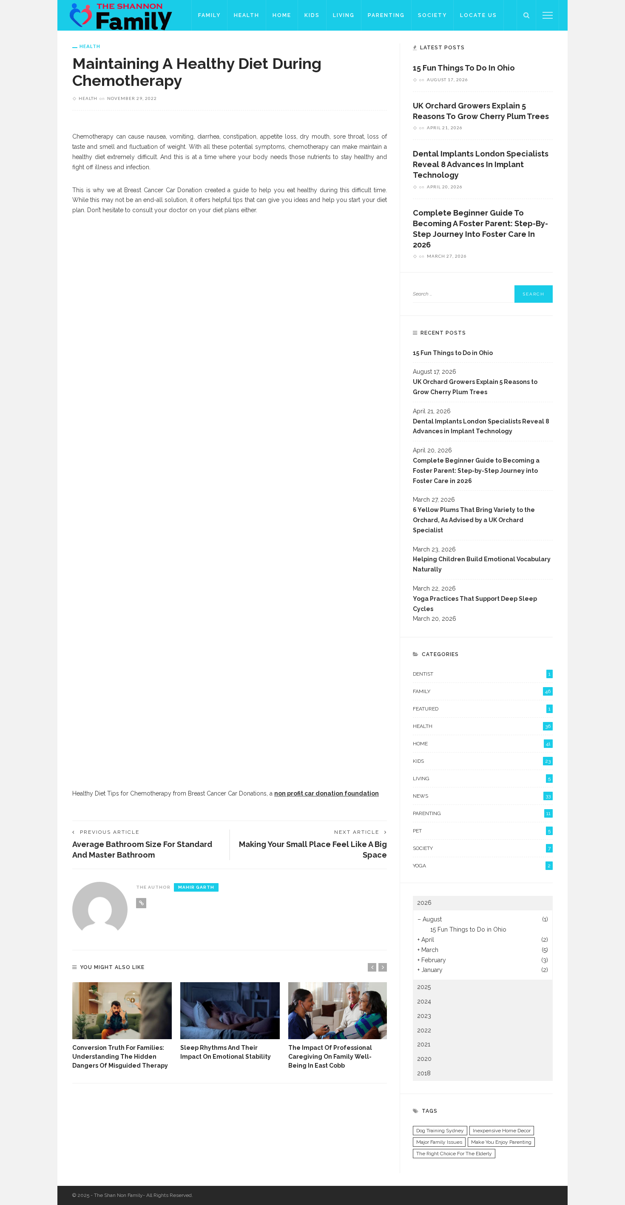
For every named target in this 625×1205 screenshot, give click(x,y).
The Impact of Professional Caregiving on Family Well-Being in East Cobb (330, 1056)
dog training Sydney (440, 1131)
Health (246, 15)
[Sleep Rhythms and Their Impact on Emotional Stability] (230, 1010)
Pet (482, 831)
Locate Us (478, 15)
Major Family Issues (439, 1142)
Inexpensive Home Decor (502, 1131)
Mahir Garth (196, 887)
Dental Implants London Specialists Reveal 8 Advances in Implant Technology (480, 164)
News (482, 796)
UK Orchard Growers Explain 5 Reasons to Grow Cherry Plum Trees (475, 386)
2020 (424, 1058)
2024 (424, 1001)
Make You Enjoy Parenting (501, 1142)
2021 (423, 1044)
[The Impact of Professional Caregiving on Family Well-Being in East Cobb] (338, 1010)
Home (282, 15)
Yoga (482, 866)
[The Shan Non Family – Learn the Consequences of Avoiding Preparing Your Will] (124, 14)
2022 (424, 1030)
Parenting (386, 15)
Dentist (482, 674)
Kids (312, 15)
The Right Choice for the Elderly (454, 1154)
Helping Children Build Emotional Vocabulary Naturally (482, 564)
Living (344, 15)
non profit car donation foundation (326, 793)
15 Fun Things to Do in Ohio (464, 67)
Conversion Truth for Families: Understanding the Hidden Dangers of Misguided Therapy (120, 1056)
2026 (424, 902)
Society (432, 15)
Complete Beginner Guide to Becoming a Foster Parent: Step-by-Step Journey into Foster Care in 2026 (476, 470)
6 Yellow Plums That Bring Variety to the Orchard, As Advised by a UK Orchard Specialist (474, 520)
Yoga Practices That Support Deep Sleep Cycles (475, 603)
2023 (424, 1015)
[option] (122, 1026)
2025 (424, 986)
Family (209, 15)
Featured (482, 709)
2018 (424, 1073)
